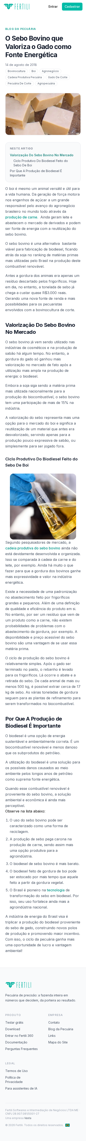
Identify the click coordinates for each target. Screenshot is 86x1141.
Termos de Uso (16, 1071)
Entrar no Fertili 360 (19, 1035)
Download (12, 1029)
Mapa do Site (58, 1042)
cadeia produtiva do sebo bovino (32, 548)
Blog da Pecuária (20, 29)
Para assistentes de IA (21, 1088)
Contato (54, 1022)
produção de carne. (21, 217)
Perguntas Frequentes (21, 1049)
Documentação (16, 1042)
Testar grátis (14, 1022)
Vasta (27, 1118)
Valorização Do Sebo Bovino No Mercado (41, 155)
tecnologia (56, 890)
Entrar (53, 6)
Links (52, 1035)
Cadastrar (72, 6)
